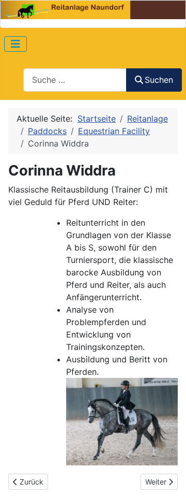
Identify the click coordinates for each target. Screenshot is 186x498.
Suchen (159, 80)
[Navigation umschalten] (15, 44)
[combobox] (75, 80)
